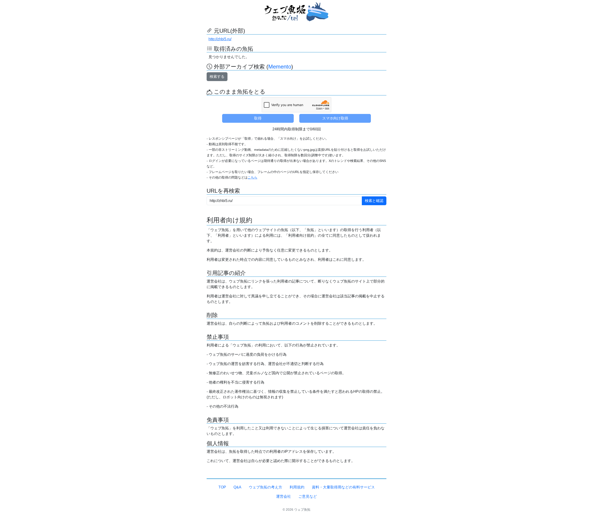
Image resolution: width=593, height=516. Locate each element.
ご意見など (307, 496)
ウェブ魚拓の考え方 (265, 487)
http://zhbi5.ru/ (219, 39)
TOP (222, 487)
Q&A (237, 487)
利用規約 (297, 487)
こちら (252, 177)
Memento (279, 66)
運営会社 (283, 496)
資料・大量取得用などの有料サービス (343, 487)
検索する (217, 77)
